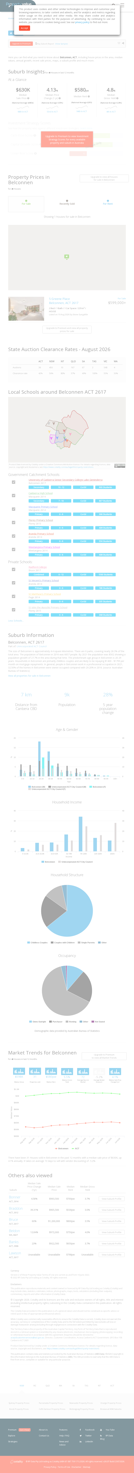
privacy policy (82, 22)
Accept (24, 28)
